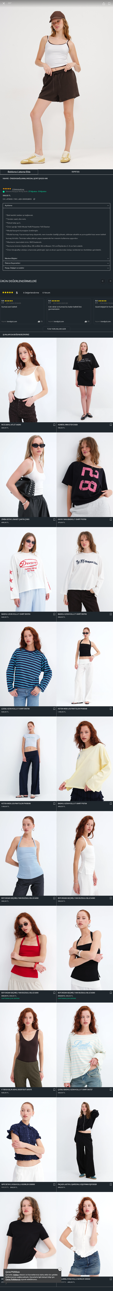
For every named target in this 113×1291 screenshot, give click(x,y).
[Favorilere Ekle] (109, 3)
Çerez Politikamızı (13, 1279)
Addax (16, 1275)
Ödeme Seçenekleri (12, 263)
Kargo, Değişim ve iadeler (14, 268)
